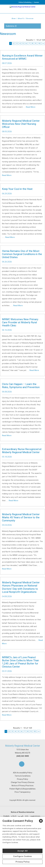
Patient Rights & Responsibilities (23, 789)
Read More (30, 107)
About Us (21, 18)
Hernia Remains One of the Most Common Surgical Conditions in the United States (22, 254)
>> (43, 43)
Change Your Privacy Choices (22, 782)
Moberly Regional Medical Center (22, 745)
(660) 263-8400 (22, 756)
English (6, 816)
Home (14, 18)
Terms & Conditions (22, 776)
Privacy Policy (22, 779)
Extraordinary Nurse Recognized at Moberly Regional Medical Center (22, 451)
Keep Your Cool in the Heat (17, 188)
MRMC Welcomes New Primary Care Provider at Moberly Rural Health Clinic (20, 322)
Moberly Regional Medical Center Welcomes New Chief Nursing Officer (21, 123)
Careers (36, 2)
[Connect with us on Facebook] (21, 764)
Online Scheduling (25, 2)
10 (39, 43)
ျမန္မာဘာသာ (35, 816)
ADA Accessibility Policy (22, 773)
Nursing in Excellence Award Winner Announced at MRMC (22, 57)
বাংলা (26, 816)
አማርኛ (13, 816)
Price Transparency (22, 792)
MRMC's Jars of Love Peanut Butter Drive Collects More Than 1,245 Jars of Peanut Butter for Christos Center (20, 662)
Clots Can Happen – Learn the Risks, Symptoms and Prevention (21, 386)
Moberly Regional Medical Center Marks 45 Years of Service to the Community (21, 517)
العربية (20, 816)
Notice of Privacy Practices (23, 786)
